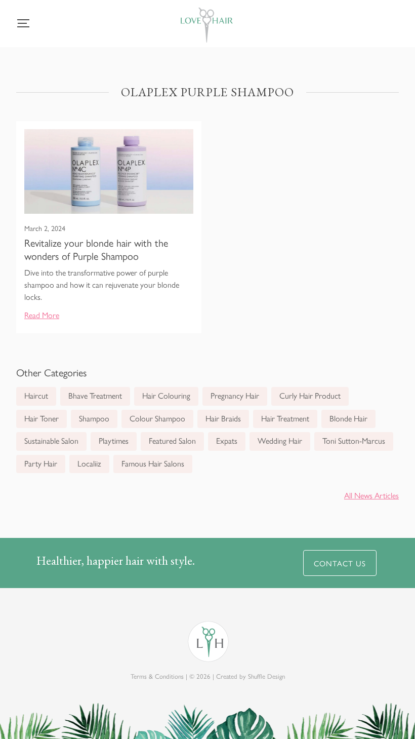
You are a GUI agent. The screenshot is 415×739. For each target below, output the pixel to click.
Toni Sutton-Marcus (353, 440)
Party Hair (40, 463)
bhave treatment (95, 395)
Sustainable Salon (51, 440)
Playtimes (114, 440)
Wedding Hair (280, 440)
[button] (23, 23)
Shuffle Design (266, 676)
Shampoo (94, 418)
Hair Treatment (285, 418)
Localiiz (89, 463)
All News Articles (371, 495)
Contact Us (340, 563)
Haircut (36, 395)
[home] (206, 27)
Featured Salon (172, 440)
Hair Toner (41, 418)
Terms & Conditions (157, 676)
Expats (226, 440)
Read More (41, 315)
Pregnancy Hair (235, 395)
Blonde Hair (348, 418)
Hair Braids (223, 418)
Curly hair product (310, 395)
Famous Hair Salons (152, 463)
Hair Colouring (166, 395)
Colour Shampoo (157, 418)
